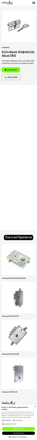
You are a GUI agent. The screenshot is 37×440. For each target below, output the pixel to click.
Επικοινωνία (12, 69)
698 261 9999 (12, 77)
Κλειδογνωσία (7, 3)
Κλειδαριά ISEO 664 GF (18, 376)
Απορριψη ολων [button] (18, 433)
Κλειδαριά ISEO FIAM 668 (18, 338)
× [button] (35, 406)
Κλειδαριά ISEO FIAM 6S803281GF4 (18, 262)
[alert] (18, 422)
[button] (18, 437)
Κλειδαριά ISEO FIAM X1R (18, 300)
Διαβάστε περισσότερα (25, 417)
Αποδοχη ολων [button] (18, 429)
